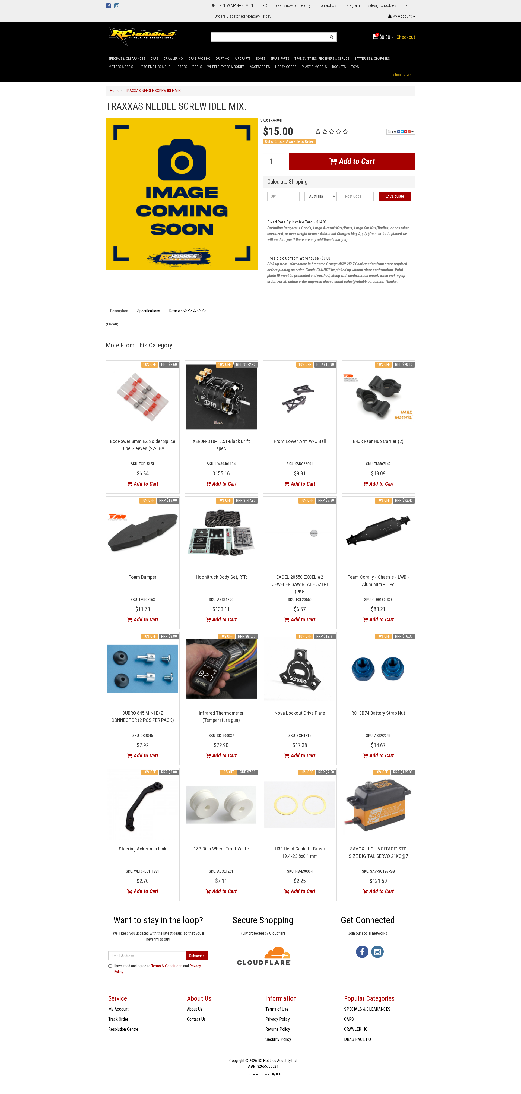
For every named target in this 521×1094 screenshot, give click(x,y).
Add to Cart (356, 161)
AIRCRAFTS (242, 58)
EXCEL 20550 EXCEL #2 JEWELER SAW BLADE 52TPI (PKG (300, 584)
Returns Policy (277, 1029)
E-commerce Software (258, 1074)
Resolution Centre (123, 1029)
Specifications (148, 310)
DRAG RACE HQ (199, 58)
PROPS (182, 67)
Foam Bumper (143, 577)
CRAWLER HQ (173, 58)
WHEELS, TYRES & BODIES (225, 67)
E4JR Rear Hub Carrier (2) (378, 441)
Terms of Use (276, 1009)
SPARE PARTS (280, 58)
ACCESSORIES (260, 67)
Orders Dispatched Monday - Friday (242, 16)
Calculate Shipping (287, 182)
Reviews (176, 310)
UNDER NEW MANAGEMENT (233, 5)
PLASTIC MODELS (314, 67)
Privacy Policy (277, 1019)
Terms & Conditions (166, 965)
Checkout (405, 37)
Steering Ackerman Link (142, 849)
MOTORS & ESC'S (121, 67)
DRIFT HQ (222, 58)
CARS (154, 58)
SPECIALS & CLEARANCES (127, 58)
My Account (118, 1009)
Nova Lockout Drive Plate (300, 713)
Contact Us (327, 5)
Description (119, 310)
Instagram (352, 5)
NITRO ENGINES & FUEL (155, 67)
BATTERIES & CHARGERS (372, 58)
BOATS (260, 58)
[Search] (331, 37)
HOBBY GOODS (285, 67)
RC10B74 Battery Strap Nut (378, 713)
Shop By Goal (402, 75)
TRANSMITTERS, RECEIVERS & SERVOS (321, 58)
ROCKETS (339, 67)
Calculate (396, 196)
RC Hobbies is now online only (286, 5)
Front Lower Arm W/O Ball (300, 441)
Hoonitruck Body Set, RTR (221, 577)
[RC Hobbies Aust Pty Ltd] (143, 36)
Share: (392, 132)
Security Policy (278, 1039)
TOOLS (197, 67)
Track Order (118, 1019)
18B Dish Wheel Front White (221, 849)
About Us (194, 1009)
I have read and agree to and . (157, 968)
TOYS (355, 67)
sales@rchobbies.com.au (388, 5)
